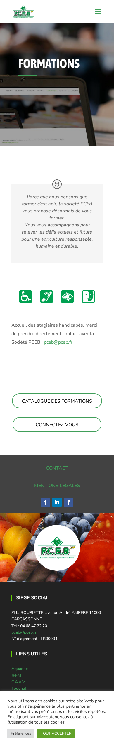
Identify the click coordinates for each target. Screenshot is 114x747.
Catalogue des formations (57, 401)
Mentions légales (57, 485)
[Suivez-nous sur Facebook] (45, 502)
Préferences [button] (21, 733)
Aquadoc (19, 669)
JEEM (16, 675)
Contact (57, 468)
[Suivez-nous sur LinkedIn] (57, 502)
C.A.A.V (18, 682)
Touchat (18, 688)
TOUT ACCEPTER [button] (56, 733)
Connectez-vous (57, 425)
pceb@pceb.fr (58, 342)
